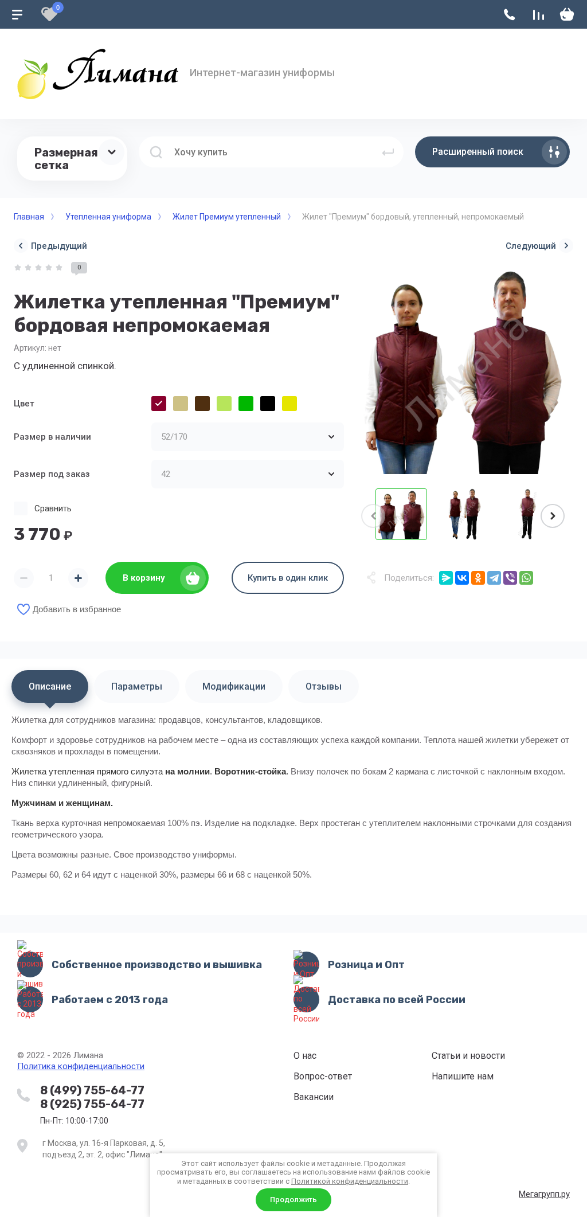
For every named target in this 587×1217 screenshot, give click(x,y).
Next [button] (553, 516)
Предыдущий (59, 246)
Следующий (531, 246)
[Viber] (510, 578)
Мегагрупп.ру (544, 1194)
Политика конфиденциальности (80, 1066)
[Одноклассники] (478, 578)
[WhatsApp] (526, 578)
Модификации (233, 686)
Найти (388, 152)
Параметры (136, 686)
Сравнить (53, 508)
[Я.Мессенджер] (446, 578)
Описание (50, 686)
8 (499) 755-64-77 (92, 1090)
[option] (464, 371)
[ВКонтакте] (462, 578)
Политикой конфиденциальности (349, 1181)
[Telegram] (494, 578)
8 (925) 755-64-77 (92, 1104)
